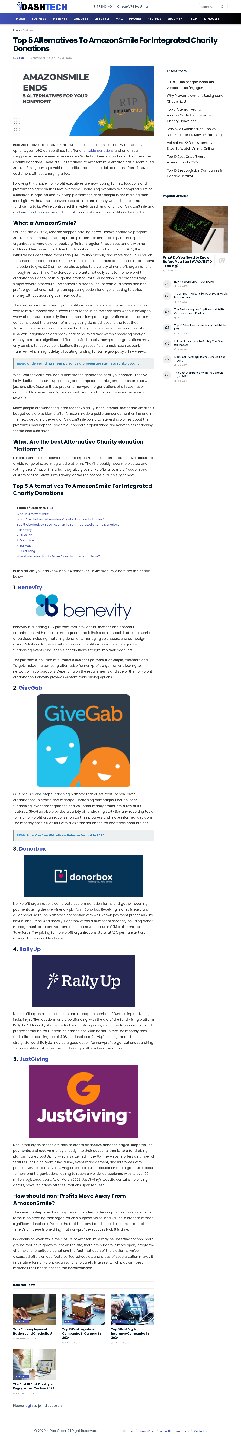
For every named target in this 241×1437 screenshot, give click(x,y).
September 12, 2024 (43, 58)
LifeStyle (102, 19)
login (29, 1405)
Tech (193, 19)
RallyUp (30, 949)
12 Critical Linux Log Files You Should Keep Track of (200, 359)
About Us (165, 1431)
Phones (135, 19)
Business (38, 19)
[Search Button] (223, 6)
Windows (211, 19)
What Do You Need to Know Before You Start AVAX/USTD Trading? (187, 261)
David (21, 58)
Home (20, 19)
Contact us (200, 1431)
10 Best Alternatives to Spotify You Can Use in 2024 (198, 343)
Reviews (154, 19)
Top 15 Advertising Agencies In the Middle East (200, 327)
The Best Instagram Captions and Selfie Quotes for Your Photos (199, 311)
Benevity (30, 587)
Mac (119, 19)
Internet (59, 19)
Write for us (183, 1431)
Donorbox (32, 848)
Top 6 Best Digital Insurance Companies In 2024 (130, 1333)
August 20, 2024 (73, 1342)
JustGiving (34, 1059)
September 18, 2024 (25, 1338)
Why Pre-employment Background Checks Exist (33, 1331)
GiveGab (31, 688)
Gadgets (80, 19)
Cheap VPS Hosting (132, 6)
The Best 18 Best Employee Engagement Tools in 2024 (33, 1386)
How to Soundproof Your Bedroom (195, 281)
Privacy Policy (147, 1431)
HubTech (128, 1431)
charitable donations (96, 150)
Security (175, 19)
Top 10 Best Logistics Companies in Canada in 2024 (81, 1333)
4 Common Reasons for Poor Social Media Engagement (200, 295)
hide (51, 508)
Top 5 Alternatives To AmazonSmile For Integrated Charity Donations (190, 115)
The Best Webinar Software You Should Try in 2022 (198, 374)
